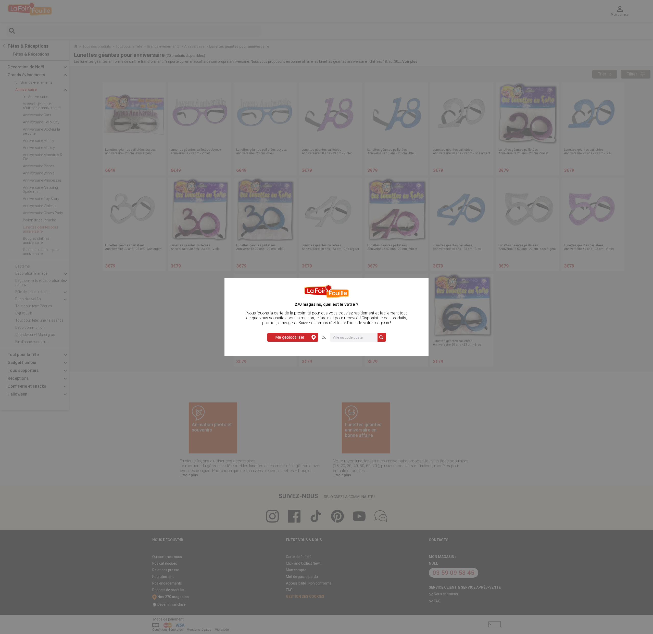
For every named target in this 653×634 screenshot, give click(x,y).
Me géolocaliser (289, 337)
